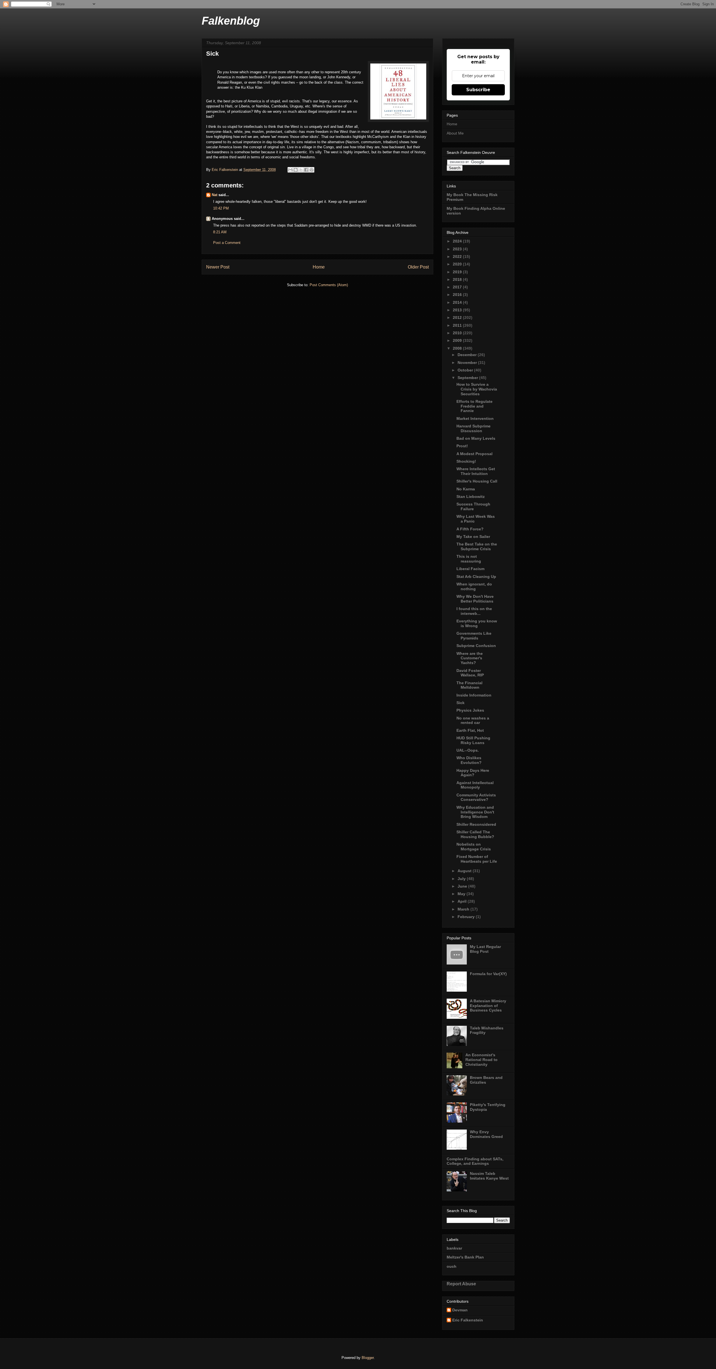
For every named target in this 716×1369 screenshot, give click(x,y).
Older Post (418, 267)
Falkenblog (231, 21)
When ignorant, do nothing (474, 586)
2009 (458, 340)
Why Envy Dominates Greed (486, 1134)
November (468, 362)
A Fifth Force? (470, 529)
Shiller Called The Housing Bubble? (475, 834)
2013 (458, 310)
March (464, 909)
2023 (458, 249)
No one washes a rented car (472, 720)
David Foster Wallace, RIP (470, 673)
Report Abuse (461, 1283)
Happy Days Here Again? (472, 772)
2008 (458, 348)
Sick (460, 702)
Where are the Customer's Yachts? (469, 658)
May (462, 894)
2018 (458, 279)
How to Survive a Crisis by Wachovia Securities (476, 389)
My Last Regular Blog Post (485, 949)
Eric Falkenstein (467, 1320)
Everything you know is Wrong (476, 623)
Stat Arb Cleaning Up (476, 576)
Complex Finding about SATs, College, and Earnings (475, 1161)
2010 (458, 333)
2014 (458, 302)
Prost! (462, 446)
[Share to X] (301, 170)
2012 (458, 317)
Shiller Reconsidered (476, 824)
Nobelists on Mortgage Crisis (473, 846)
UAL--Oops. (467, 750)
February (467, 916)
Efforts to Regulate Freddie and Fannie (474, 406)
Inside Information (473, 695)
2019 (458, 272)
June (463, 886)
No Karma (465, 489)
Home (319, 267)
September (468, 377)
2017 (458, 287)
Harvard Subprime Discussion (473, 428)
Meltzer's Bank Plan (465, 1257)
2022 (458, 256)
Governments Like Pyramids (473, 635)
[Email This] (290, 170)
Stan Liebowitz (470, 496)
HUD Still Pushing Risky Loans (473, 740)
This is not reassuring (468, 558)
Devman (460, 1310)
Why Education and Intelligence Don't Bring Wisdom (475, 812)
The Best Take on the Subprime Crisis (476, 546)
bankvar (454, 1248)
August (465, 871)
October (466, 370)
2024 (458, 241)
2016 (458, 294)
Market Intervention (475, 418)
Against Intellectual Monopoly (475, 785)
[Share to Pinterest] (311, 170)
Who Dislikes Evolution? (469, 760)
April (463, 901)
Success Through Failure (473, 506)
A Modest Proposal (474, 453)
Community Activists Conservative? (476, 797)
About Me (455, 133)
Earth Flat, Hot (470, 730)
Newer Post (217, 267)
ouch (451, 1266)
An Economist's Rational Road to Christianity (481, 1060)
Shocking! (466, 461)
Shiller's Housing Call (476, 481)
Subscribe (478, 89)
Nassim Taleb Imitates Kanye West (489, 1175)
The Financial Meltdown (469, 685)
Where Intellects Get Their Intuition (475, 471)
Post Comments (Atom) (329, 285)
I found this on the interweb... (474, 611)
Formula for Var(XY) (488, 974)
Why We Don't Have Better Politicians (475, 598)
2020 (458, 264)
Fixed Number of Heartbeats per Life (476, 859)
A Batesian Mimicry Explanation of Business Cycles (488, 1006)
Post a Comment (227, 243)
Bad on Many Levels (475, 438)
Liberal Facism (470, 568)
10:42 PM (221, 208)
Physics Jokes (470, 710)
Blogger (368, 1358)
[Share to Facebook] (306, 170)
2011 (458, 325)
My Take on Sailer (473, 536)
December (468, 354)
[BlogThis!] (295, 170)
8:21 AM (220, 232)
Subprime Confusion (476, 645)
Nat (214, 195)
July (462, 878)
